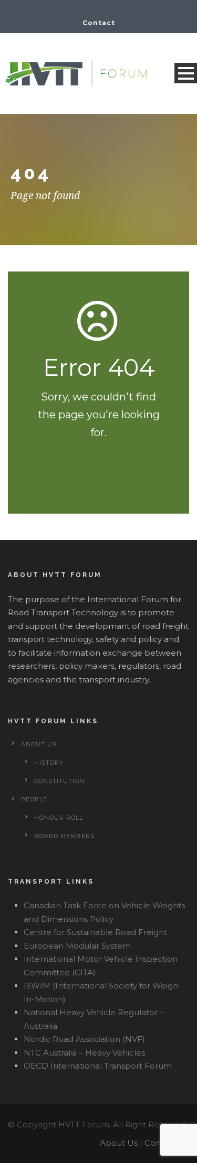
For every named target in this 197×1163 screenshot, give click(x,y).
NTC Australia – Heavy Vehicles (84, 1053)
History (49, 762)
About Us (119, 1143)
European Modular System (77, 946)
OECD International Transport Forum (98, 1066)
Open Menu (185, 73)
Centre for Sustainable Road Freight (95, 932)
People (34, 799)
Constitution (59, 781)
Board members (64, 836)
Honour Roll (58, 817)
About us (39, 744)
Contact (98, 23)
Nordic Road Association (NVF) (84, 1039)
